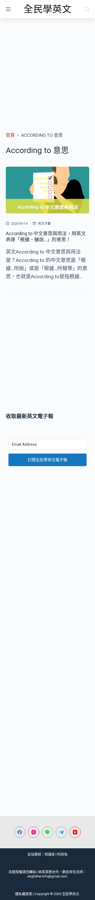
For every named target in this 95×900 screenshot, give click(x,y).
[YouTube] (75, 832)
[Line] (47, 832)
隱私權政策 (23, 894)
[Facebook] (20, 832)
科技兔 (62, 854)
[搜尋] (86, 9)
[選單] (8, 9)
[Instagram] (33, 832)
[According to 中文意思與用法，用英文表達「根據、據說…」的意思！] (47, 190)
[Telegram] (61, 832)
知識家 (50, 854)
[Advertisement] (47, 68)
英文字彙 (44, 223)
